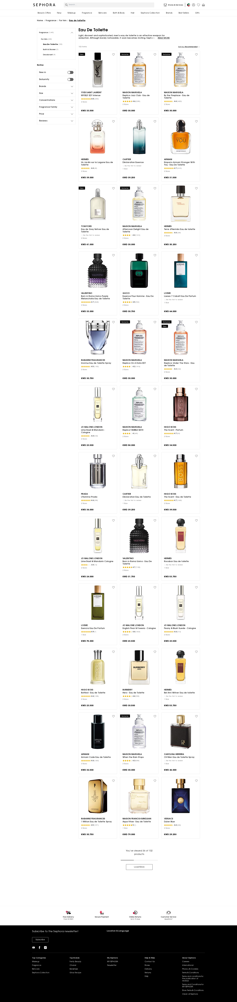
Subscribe (40, 940)
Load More (139, 867)
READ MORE (164, 38)
